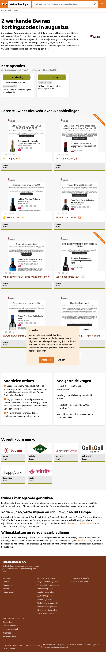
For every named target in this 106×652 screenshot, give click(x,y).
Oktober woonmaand (11, 626)
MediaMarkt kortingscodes (48, 603)
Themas (6, 581)
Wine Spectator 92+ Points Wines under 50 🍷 (26, 276)
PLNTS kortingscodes (45, 614)
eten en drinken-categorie (82, 523)
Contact (6, 648)
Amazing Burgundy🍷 (67, 158)
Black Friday (83, 540)
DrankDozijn (61, 456)
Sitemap (13, 648)
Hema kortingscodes (45, 589)
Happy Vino (7, 478)
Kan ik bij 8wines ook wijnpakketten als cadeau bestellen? (75, 416)
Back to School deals (79, 581)
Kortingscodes (8, 592)
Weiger (61, 360)
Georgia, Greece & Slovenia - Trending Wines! (79, 335)
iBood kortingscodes (45, 592)
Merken (6, 589)
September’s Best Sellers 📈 (70, 276)
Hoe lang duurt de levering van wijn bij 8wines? (74, 397)
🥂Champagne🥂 (11, 158)
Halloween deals (9, 636)
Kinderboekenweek (10, 629)
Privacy (37, 645)
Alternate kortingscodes (47, 610)
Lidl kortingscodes (44, 599)
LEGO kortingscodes (45, 596)
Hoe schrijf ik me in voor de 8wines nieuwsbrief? (73, 406)
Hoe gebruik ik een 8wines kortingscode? (69, 387)
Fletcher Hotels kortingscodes (49, 585)
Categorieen (8, 585)
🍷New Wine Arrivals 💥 (68, 217)
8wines (6, 165)
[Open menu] (102, 4)
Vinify (31, 478)
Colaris (32, 456)
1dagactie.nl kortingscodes (48, 581)
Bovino (5, 456)
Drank (5, 167)
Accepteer (46, 360)
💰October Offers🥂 (13, 217)
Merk (9, 10)
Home (3, 10)
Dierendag (7, 633)
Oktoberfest (8, 622)
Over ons (29, 645)
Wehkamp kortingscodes (47, 607)
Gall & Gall (86, 456)
